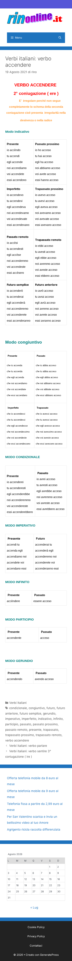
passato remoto (16, 729)
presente (35, 729)
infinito (58, 719)
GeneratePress (49, 954)
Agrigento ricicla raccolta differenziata (33, 829)
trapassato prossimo (19, 735)
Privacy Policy (36, 936)
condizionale (18, 708)
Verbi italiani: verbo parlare (28, 745)
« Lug (34, 907)
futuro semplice (30, 713)
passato (25, 724)
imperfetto (29, 719)
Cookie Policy (36, 927)
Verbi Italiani (18, 703)
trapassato (50, 729)
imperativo (12, 719)
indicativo (45, 719)
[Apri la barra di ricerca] (60, 37)
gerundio (49, 713)
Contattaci (36, 945)
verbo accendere (17, 740)
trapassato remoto (49, 735)
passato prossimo (45, 724)
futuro (50, 708)
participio (11, 724)
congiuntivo (37, 708)
